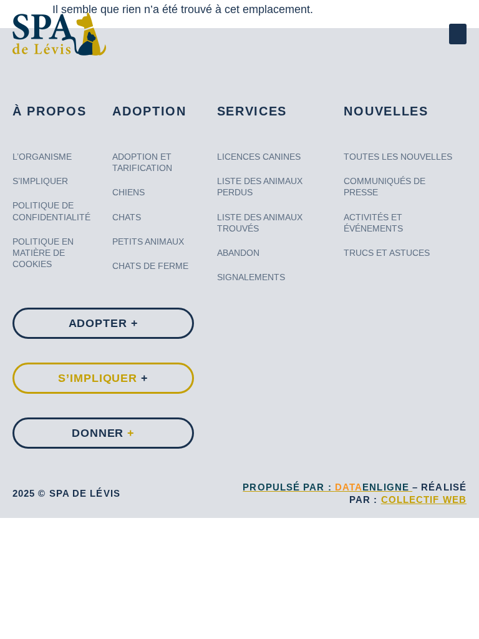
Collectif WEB (424, 499)
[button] (458, 34)
